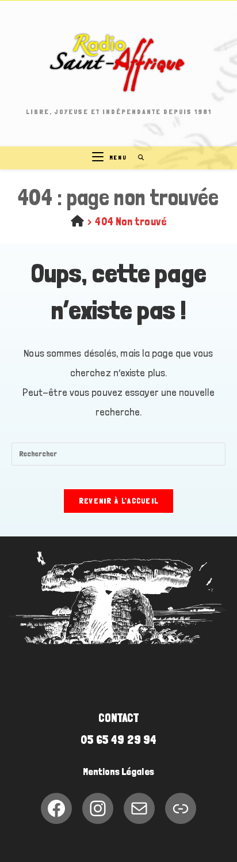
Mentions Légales (118, 771)
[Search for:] (137, 157)
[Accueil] (77, 221)
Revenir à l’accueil (119, 501)
